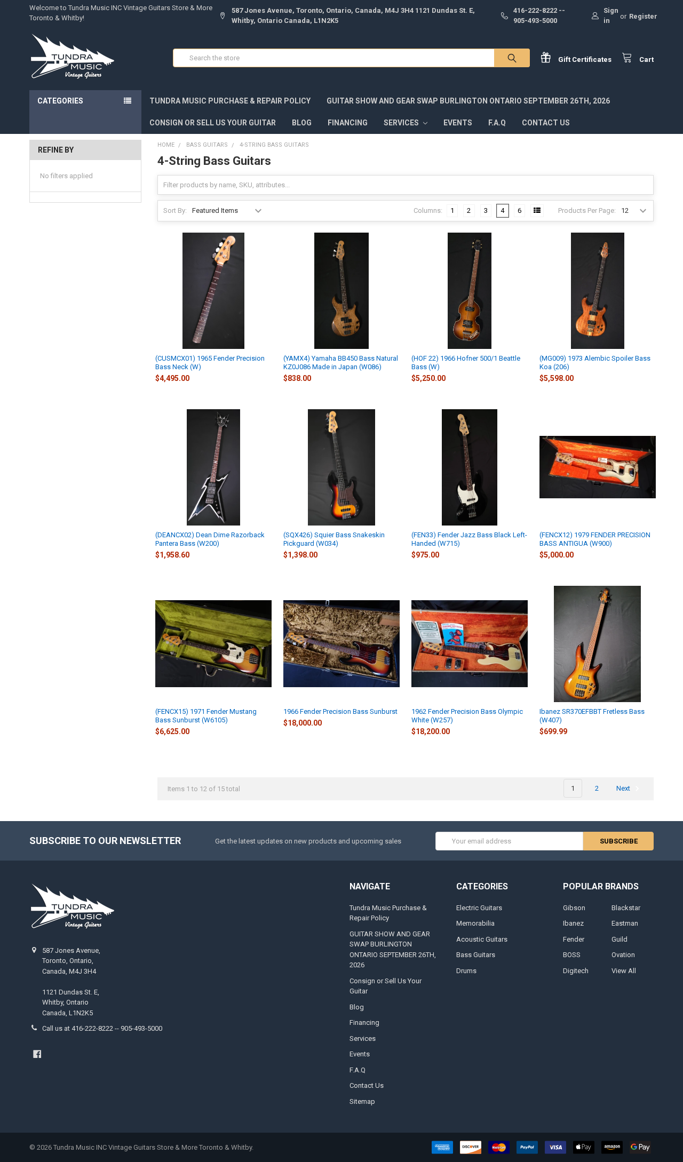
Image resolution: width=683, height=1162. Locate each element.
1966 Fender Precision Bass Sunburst (340, 711)
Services (402, 122)
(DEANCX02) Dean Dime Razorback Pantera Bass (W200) (210, 539)
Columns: (428, 210)
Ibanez (573, 923)
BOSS (572, 955)
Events (457, 122)
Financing (348, 122)
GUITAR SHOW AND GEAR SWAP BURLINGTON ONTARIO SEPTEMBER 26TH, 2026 (468, 101)
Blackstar (625, 908)
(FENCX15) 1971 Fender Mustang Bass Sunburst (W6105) (206, 715)
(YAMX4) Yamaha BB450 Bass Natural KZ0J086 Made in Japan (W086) (340, 362)
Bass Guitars (475, 955)
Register (643, 16)
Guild (619, 939)
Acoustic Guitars (481, 939)
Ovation (623, 955)
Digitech (576, 971)
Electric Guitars (479, 908)
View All (623, 971)
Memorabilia (475, 923)
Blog (302, 122)
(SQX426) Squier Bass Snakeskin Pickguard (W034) (334, 539)
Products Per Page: (587, 210)
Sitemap (362, 1101)
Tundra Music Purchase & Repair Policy (230, 101)
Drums (466, 971)
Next (624, 788)
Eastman (624, 923)
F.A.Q (497, 122)
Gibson (574, 908)
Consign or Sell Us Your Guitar (212, 122)
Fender (573, 939)
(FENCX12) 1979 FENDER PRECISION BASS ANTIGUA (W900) (594, 539)
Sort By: (175, 210)
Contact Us (546, 122)
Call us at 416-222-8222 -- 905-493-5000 (102, 1028)
